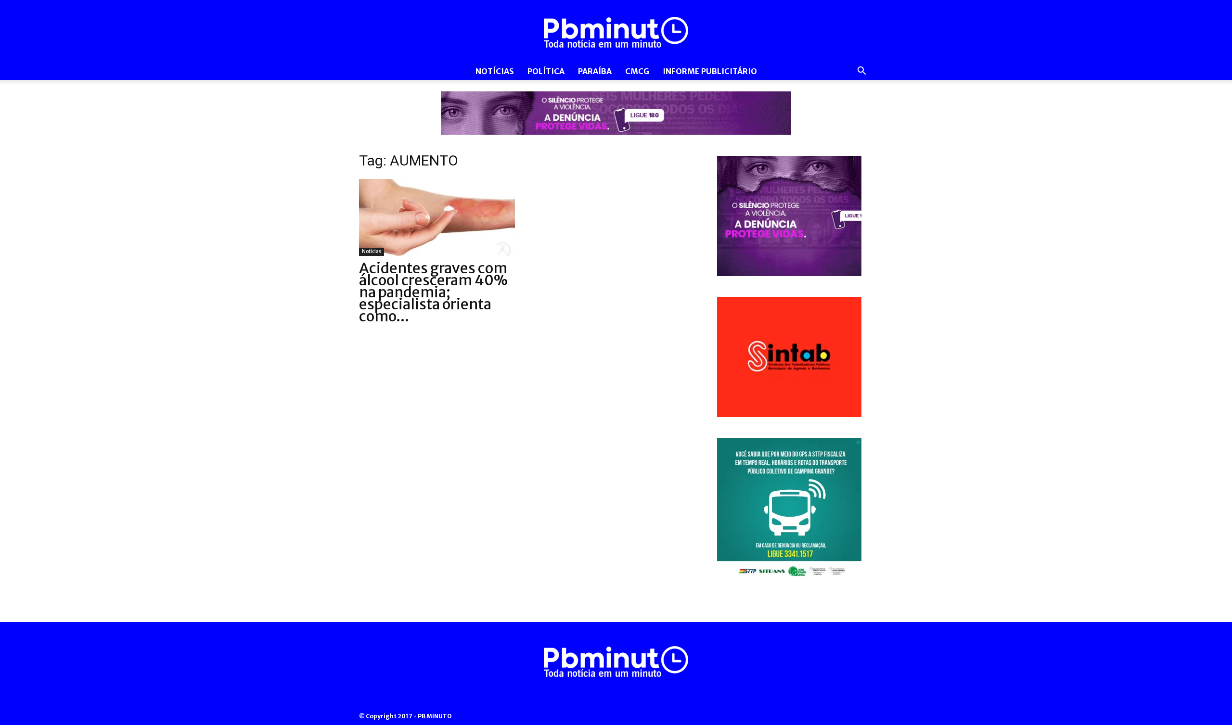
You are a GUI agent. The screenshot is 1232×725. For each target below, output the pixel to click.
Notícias (494, 71)
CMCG (637, 71)
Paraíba (595, 71)
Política (546, 71)
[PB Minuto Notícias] (616, 32)
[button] (861, 71)
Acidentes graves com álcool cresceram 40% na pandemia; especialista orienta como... (433, 292)
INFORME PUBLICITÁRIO (710, 71)
